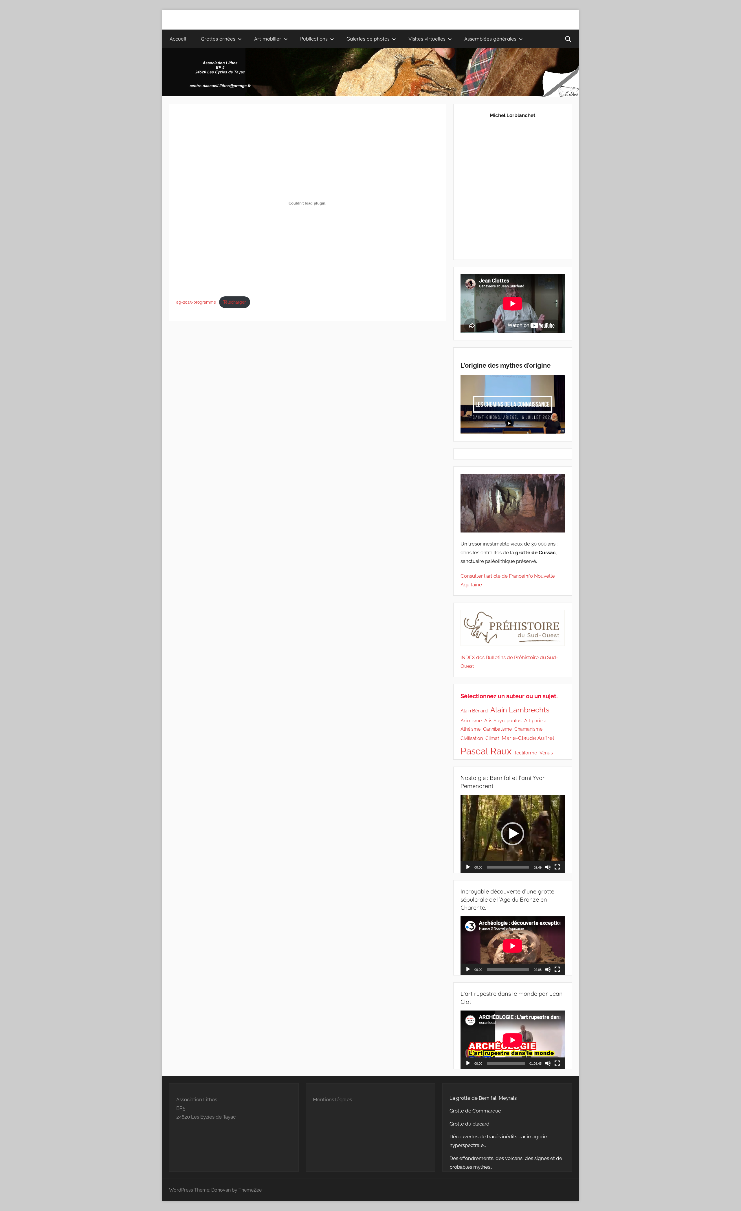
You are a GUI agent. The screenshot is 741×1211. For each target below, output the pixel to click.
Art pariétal (536, 720)
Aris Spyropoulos (503, 720)
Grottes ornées (218, 39)
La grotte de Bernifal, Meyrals (483, 1098)
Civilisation (472, 738)
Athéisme (470, 729)
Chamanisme (528, 729)
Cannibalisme (497, 729)
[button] (512, 833)
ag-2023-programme (196, 302)
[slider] (508, 867)
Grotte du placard (469, 1124)
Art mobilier (267, 39)
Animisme (471, 720)
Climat (492, 738)
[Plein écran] (557, 867)
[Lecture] (468, 867)
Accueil (178, 39)
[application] (513, 834)
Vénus (546, 753)
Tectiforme (525, 753)
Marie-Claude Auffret (528, 738)
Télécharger (234, 302)
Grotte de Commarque (475, 1111)
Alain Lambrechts (519, 710)
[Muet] (548, 867)
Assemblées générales (490, 39)
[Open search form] (568, 39)
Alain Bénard (474, 711)
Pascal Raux (486, 751)
